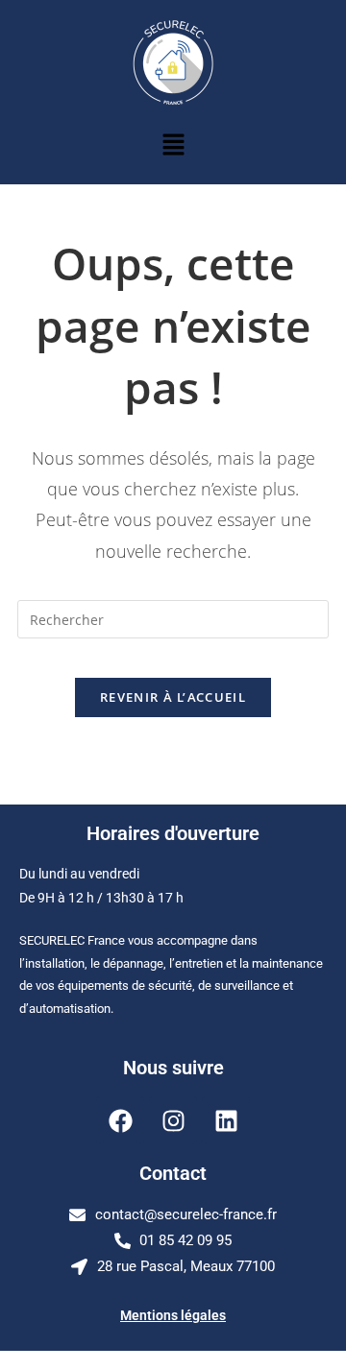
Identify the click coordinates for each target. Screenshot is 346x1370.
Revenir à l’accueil (173, 697)
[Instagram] (173, 1120)
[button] (173, 145)
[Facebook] (120, 1120)
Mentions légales (173, 1315)
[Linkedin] (226, 1120)
